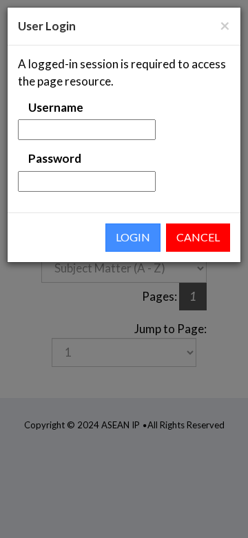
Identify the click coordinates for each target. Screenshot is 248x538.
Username (55, 107)
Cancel (198, 236)
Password (54, 158)
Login (133, 236)
